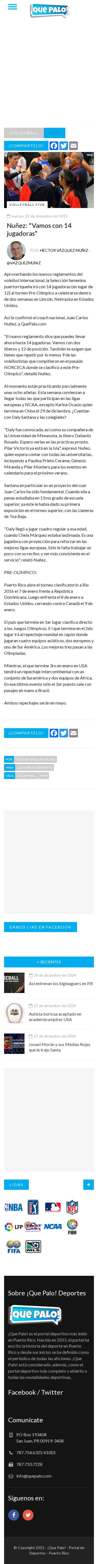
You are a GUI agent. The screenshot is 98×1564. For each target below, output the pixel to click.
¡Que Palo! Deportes (34, 767)
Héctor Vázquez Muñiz (35, 759)
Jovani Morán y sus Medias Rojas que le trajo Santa (59, 1047)
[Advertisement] (49, 76)
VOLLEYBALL (24, 133)
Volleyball (27, 776)
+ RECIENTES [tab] (49, 962)
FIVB (54, 133)
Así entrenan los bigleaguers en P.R (61, 983)
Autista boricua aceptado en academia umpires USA (55, 1016)
